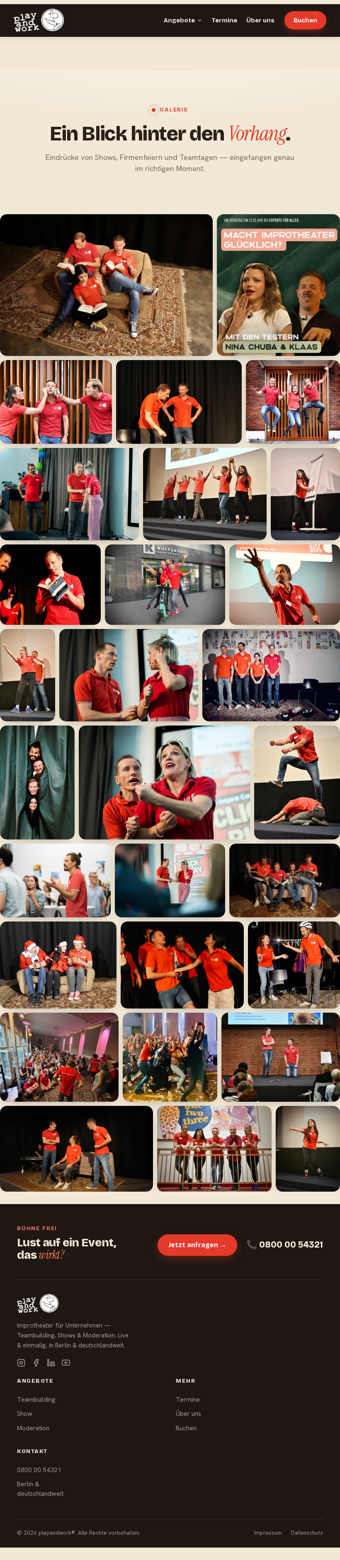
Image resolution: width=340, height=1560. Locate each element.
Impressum (268, 1532)
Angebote (179, 20)
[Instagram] (21, 1363)
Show (24, 1413)
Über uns (260, 20)
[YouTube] (66, 1363)
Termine (224, 20)
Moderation (33, 1428)
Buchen (305, 20)
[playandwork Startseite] (39, 20)
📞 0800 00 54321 (284, 1244)
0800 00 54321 (39, 1470)
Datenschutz (307, 1532)
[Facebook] (36, 1363)
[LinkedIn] (51, 1363)
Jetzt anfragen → (197, 1245)
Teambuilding (36, 1399)
